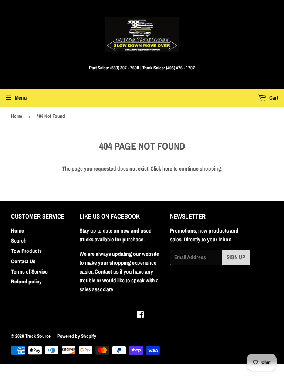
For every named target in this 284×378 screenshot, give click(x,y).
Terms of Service (29, 271)
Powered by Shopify (76, 336)
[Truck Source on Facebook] (140, 315)
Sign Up (236, 257)
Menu (21, 98)
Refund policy (26, 281)
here (167, 168)
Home (16, 116)
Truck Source (38, 336)
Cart (273, 98)
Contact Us (23, 261)
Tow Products (26, 251)
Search (19, 240)
